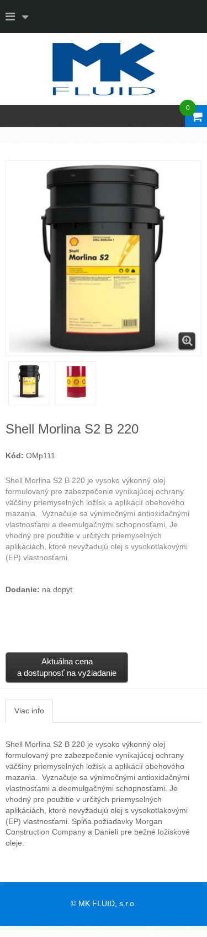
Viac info (29, 710)
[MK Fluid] (103, 69)
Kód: (15, 455)
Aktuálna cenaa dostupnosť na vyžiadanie (66, 667)
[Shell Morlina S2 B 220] (29, 381)
